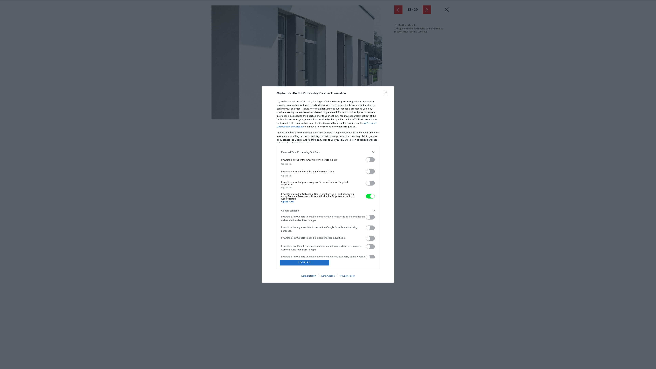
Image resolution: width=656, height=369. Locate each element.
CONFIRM (304, 262)
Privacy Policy (347, 275)
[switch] (370, 159)
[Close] (387, 93)
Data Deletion (308, 275)
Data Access (328, 275)
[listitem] (328, 152)
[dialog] (328, 184)
